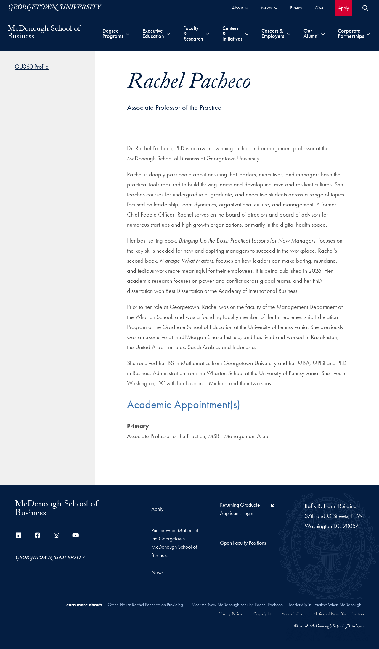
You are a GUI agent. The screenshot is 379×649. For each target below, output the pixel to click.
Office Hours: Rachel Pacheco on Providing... (147, 605)
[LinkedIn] (18, 535)
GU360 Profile (32, 66)
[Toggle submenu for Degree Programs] (127, 33)
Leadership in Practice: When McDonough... (326, 605)
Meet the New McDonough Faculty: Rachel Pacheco (237, 605)
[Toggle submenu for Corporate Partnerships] (368, 33)
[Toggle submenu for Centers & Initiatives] (247, 33)
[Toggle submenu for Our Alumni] (323, 33)
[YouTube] (75, 535)
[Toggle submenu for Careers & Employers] (288, 33)
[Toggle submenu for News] (276, 8)
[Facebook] (37, 535)
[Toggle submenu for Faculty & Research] (207, 33)
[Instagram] (56, 535)
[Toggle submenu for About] (246, 8)
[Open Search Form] (365, 8)
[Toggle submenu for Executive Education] (168, 33)
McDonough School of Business (44, 33)
